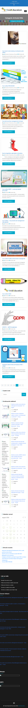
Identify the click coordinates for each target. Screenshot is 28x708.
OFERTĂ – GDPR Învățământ (9, 327)
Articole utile (21, 54)
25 (7, 538)
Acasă (5, 21)
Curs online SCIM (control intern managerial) (13, 258)
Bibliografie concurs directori (8, 555)
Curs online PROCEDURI (8, 86)
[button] (25, 11)
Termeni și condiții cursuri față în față (9, 589)
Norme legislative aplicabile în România (12, 153)
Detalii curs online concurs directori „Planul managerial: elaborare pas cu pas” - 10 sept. (18, 501)
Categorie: (17, 21)
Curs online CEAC (6, 294)
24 (3, 538)
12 (10, 531)
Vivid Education (21, 705)
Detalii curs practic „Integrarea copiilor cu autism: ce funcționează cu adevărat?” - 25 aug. (18, 415)
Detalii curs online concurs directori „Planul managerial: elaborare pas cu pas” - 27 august (18, 434)
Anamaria (7, 192)
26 (10, 538)
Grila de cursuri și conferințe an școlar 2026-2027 (12, 553)
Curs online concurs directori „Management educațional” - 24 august (14, 597)
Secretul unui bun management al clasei (12, 121)
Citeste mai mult (8, 63)
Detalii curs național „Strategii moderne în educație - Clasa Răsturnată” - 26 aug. (17, 424)
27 (14, 538)
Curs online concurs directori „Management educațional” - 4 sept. (13, 642)
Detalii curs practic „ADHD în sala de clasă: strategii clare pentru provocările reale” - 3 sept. (18, 456)
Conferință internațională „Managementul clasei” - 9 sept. (12, 656)
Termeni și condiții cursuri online (8, 587)
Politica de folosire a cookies (7, 585)
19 (10, 534)
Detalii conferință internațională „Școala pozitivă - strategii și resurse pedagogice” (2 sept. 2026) (18, 443)
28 (7, 524)
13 (14, 531)
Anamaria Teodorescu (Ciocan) (11, 54)
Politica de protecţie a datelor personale (9, 582)
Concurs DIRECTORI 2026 (7, 561)
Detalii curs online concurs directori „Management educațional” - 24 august (18, 406)
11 (7, 531)
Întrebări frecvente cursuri (6, 580)
